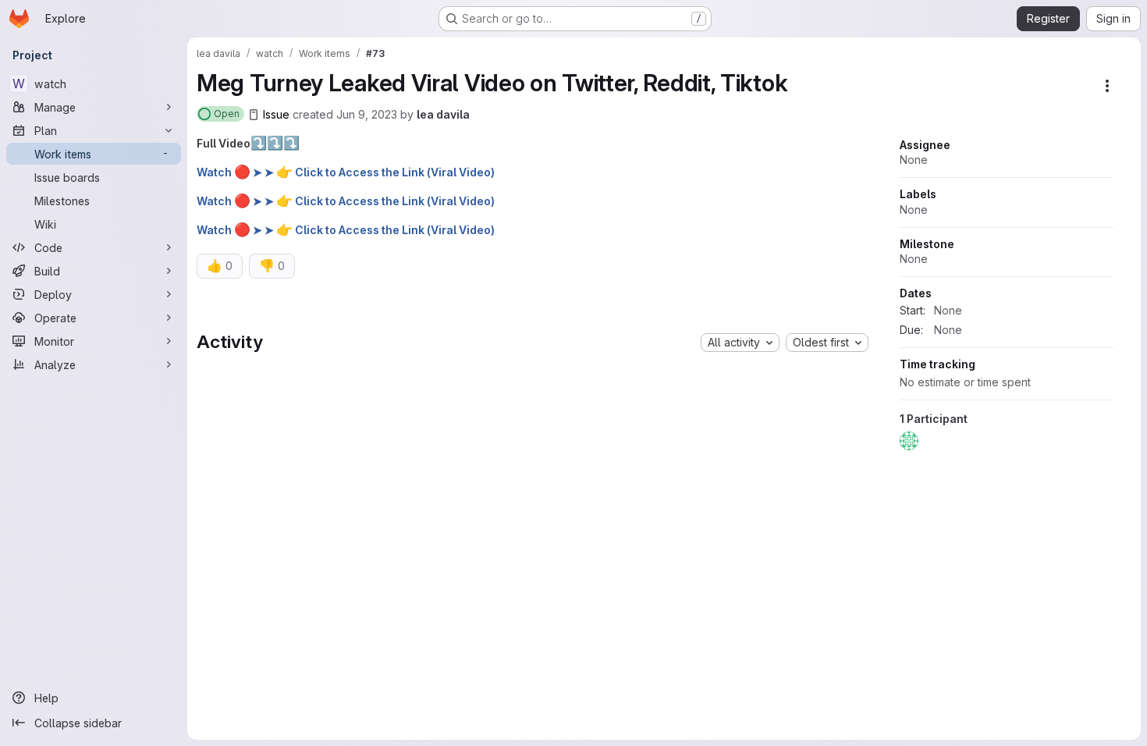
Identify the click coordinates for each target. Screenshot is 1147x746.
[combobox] (740, 342)
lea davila (443, 114)
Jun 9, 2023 (366, 114)
